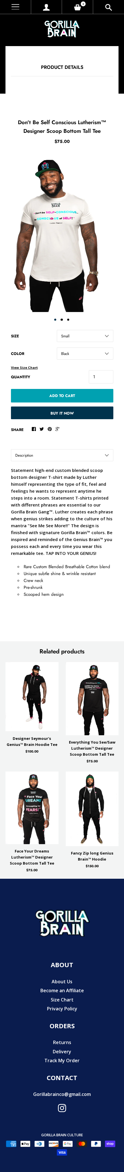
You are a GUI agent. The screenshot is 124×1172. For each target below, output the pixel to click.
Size (15, 336)
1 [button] (55, 320)
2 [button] (62, 320)
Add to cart (62, 395)
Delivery (62, 1051)
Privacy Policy (62, 1008)
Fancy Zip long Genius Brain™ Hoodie (92, 856)
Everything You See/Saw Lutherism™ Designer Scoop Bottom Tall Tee (92, 748)
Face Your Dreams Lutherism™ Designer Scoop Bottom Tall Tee (32, 857)
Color (17, 353)
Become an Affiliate (62, 990)
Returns (62, 1042)
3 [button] (68, 320)
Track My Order (62, 1060)
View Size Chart (24, 367)
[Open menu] (15, 7)
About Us (62, 981)
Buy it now (62, 413)
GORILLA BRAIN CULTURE (62, 1135)
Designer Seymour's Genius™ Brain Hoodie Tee (32, 741)
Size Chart (62, 1000)
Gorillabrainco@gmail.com (62, 1094)
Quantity (20, 377)
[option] (62, 232)
